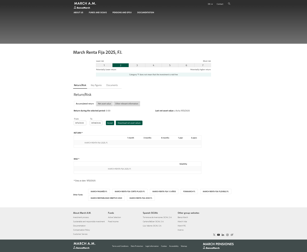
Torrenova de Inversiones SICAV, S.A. (157, 217)
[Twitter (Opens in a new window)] (214, 234)
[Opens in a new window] (232, 234)
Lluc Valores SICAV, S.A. (152, 226)
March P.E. (182, 226)
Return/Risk (80, 85)
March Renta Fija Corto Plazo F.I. (130, 191)
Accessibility (173, 246)
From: (76, 119)
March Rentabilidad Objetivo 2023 (106, 198)
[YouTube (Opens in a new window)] (218, 235)
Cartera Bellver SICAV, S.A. (153, 221)
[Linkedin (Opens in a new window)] (223, 235)
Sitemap (184, 246)
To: (91, 119)
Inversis (181, 230)
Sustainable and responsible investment (89, 221)
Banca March (183, 217)
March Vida (182, 221)
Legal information (152, 246)
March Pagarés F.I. (99, 191)
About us (78, 12)
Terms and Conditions (120, 246)
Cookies (164, 246)
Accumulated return (85, 103)
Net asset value (104, 103)
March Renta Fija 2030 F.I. (141, 198)
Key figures (96, 85)
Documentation (145, 12)
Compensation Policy (81, 230)
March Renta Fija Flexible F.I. (216, 191)
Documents (112, 85)
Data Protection (137, 246)
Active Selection (114, 217)
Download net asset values (129, 123)
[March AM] (85, 5)
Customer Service (80, 234)
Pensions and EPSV (122, 12)
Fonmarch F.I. (189, 191)
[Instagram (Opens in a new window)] (227, 235)
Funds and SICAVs (98, 12)
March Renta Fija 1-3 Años (164, 191)
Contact (220, 4)
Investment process (81, 217)
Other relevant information (126, 103)
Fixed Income (113, 221)
